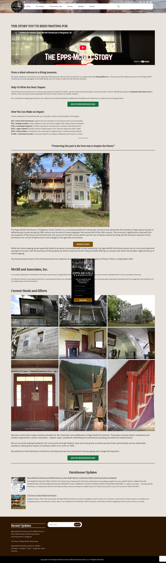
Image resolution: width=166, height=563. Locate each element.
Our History (40, 6)
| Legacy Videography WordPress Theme (111, 559)
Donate (70, 6)
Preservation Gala (55, 6)
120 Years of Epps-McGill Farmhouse (41, 495)
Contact (92, 6)
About (28, 6)
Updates (81, 6)
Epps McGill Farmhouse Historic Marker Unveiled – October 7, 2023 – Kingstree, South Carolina (28, 548)
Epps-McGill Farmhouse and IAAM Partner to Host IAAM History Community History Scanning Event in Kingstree (72, 478)
